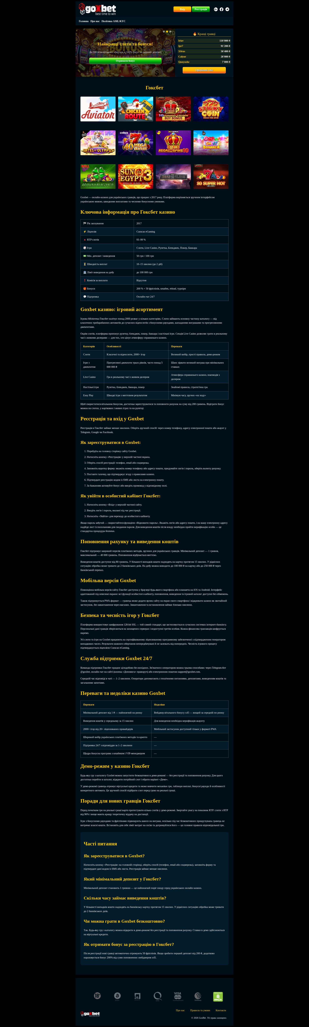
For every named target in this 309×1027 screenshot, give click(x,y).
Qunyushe (183, 62)
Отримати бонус (125, 60)
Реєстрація (201, 9)
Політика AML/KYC (114, 21)
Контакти (221, 1010)
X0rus (181, 51)
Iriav (181, 40)
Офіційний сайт (204, 70)
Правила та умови (200, 1010)
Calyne (182, 56)
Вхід (182, 9)
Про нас (95, 21)
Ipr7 (180, 46)
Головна (84, 21)
